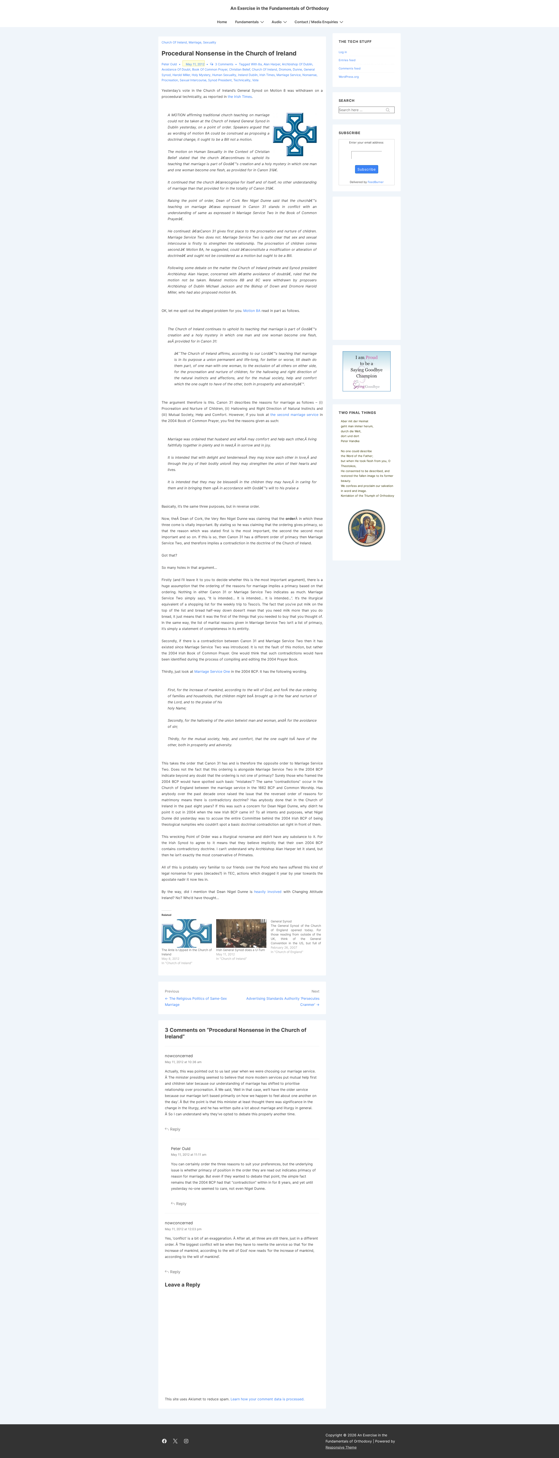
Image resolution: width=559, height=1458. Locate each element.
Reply (175, 1129)
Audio (277, 22)
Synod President (220, 80)
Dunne (297, 69)
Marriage (195, 42)
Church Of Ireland (264, 69)
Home (222, 22)
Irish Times (267, 75)
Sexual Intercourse (193, 80)
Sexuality (209, 42)
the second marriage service (294, 414)
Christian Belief (239, 69)
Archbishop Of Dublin (297, 64)
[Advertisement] (367, 268)
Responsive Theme (341, 1447)
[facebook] (164, 1441)
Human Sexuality (224, 75)
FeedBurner (376, 182)
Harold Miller (181, 75)
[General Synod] (298, 936)
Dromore (285, 69)
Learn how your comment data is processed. (267, 1399)
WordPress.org (349, 76)
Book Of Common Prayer (209, 69)
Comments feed (350, 68)
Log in (343, 52)
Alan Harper (272, 64)
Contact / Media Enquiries (316, 22)
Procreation (170, 80)
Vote (255, 80)
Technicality (241, 80)
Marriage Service (288, 75)
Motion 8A (252, 310)
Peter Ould (180, 1148)
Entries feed (347, 60)
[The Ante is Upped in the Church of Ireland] (187, 933)
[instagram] (186, 1441)
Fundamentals (247, 22)
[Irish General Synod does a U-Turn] (241, 933)
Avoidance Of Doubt (176, 69)
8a (260, 64)
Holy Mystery (201, 75)
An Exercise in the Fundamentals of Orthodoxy (279, 8)
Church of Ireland (174, 42)
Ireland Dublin (248, 75)
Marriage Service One (212, 671)
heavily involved (267, 891)
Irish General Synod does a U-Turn (240, 950)
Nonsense (309, 75)
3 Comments (224, 64)
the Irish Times (240, 96)
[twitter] (175, 1441)
